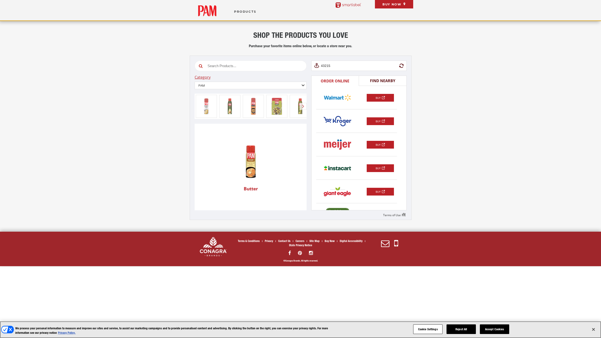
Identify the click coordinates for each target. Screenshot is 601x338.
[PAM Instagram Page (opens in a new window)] (311, 253)
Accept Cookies (494, 329)
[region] (300, 329)
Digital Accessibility (351, 241)
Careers (300, 241)
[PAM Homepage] (207, 10)
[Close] (593, 329)
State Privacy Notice (300, 245)
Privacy (269, 241)
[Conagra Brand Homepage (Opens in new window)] (213, 246)
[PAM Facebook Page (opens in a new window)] (289, 253)
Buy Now (391, 4)
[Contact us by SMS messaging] (396, 243)
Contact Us (284, 241)
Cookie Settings (428, 329)
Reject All (461, 329)
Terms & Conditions (249, 241)
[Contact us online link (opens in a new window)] (385, 243)
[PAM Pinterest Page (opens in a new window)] (300, 253)
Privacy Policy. (67, 333)
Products (245, 11)
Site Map (314, 241)
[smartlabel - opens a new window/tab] (348, 5)
